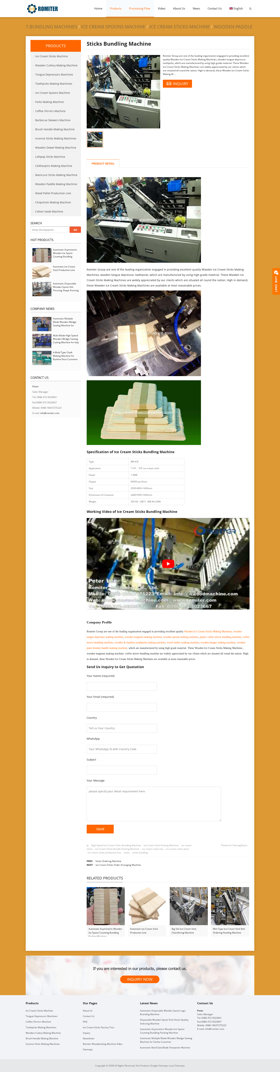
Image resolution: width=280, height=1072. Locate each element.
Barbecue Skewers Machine (52, 120)
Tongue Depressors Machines (54, 74)
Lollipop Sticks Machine (50, 156)
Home (98, 8)
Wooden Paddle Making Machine (56, 184)
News (196, 8)
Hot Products (42, 240)
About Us (179, 8)
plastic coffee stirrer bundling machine (220, 637)
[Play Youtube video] (168, 564)
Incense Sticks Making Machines (55, 138)
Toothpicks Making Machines (53, 83)
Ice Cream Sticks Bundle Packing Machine (117, 849)
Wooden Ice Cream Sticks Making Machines (208, 631)
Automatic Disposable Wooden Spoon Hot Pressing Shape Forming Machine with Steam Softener (66, 290)
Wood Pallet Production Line (53, 193)
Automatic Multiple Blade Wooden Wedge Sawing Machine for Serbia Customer (64, 323)
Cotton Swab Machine (49, 211)
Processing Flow (139, 8)
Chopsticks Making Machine (53, 202)
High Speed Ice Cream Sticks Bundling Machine (116, 845)
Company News (42, 309)
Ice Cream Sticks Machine (179, 26)
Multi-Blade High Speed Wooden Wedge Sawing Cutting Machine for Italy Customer (66, 340)
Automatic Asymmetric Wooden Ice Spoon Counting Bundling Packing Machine (105, 931)
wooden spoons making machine (180, 637)
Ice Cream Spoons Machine (113, 26)
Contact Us (215, 8)
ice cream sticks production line (104, 852)
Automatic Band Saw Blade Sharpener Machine (165, 1047)
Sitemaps (88, 1049)
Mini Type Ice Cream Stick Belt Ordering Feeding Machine (229, 930)
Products (116, 8)
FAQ (85, 1021)
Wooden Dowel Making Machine (55, 147)
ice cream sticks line (152, 849)
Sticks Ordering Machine (108, 861)
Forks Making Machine (49, 102)
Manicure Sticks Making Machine (56, 175)
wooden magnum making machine (143, 637)
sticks (127, 852)
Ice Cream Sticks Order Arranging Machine (118, 865)
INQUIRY (180, 83)
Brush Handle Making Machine (55, 129)
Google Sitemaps (159, 1065)
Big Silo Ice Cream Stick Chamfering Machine (184, 930)
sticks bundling (140, 852)
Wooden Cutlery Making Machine (56, 65)
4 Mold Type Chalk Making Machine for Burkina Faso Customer (65, 356)
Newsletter (88, 1038)
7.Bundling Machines (51, 26)
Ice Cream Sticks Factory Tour (98, 1027)
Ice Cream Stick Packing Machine (161, 845)
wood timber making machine (183, 642)
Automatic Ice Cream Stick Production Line (144, 930)
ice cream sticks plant (177, 849)
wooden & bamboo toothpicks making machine (139, 642)
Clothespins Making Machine (53, 166)
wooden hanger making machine (218, 642)
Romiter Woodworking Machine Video (102, 1044)
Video (161, 8)
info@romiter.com (49, 413)
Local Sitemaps (177, 1065)
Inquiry (86, 1032)
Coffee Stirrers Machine (50, 111)
